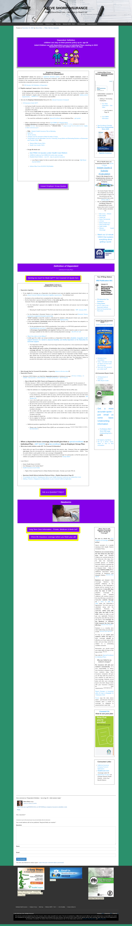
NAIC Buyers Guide (103, 380)
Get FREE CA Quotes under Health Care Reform (48, 153)
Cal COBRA (53, 122)
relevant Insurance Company (60, 100)
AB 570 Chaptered (64, 377)
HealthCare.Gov (103, 771)
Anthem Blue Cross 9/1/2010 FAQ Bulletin (41, 166)
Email (17, 852)
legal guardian (64, 319)
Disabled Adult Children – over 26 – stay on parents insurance (47, 157)
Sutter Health (103, 226)
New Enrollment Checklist (105, 125)
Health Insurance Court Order (31, 467)
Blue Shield (102, 215)
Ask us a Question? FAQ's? (53, 492)
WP (111, 913)
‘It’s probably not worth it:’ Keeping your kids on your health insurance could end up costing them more (52, 477)
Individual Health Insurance (36, 24)
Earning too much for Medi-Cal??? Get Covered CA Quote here (53, 278)
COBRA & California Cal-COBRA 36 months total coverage (46, 155)
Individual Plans (63, 122)
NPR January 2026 (81, 310)
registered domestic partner (51, 76)
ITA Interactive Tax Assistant (103, 300)
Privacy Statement (102, 918)
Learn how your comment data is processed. (51, 862)
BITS (103, 913)
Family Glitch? (66, 456)
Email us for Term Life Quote (104, 324)
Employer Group (49, 24)
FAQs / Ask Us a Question (51, 28)
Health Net (102, 217)
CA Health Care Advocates (52, 377)
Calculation (105, 174)
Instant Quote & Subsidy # (104, 170)
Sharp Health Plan (104, 224)
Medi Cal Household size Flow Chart (104, 310)
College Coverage (67, 125)
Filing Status (101, 303)
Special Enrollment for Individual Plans (104, 656)
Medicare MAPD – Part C (69, 24)
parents (66, 45)
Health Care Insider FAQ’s (37, 145)
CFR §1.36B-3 (105, 200)
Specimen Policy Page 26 (106, 624)
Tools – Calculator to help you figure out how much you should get (105, 363)
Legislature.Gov (34, 96)
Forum (97, 698)
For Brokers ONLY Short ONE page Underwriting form (105, 431)
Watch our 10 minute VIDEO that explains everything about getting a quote (105, 238)
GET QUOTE (40, 444)
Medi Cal (30, 133)
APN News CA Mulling (76, 375)
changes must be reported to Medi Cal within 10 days (42, 136)
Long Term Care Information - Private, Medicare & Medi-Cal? (53, 529)
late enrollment (54, 444)
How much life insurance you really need (105, 368)
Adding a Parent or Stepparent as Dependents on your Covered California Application (47, 479)
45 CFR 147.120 (76, 331)
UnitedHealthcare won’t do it (38, 328)
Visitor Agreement (91, 918)
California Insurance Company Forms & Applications (103, 766)
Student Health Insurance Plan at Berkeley (44, 131)
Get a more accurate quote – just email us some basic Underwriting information (106, 416)
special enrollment (76, 442)
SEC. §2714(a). (70, 124)
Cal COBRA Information (105, 117)
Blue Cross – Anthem (105, 213)
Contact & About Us (92, 24)
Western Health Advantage (106, 229)
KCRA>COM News (41, 377)
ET (118, 913)
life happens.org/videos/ (104, 440)
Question (19, 825)
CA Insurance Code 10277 (30, 103)
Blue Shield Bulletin (34, 428)
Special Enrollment (55, 118)
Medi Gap (58, 24)
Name (18, 846)
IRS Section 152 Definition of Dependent (35, 85)
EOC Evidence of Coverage (104, 539)
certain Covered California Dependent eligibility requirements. (44, 295)
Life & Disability (81, 24)
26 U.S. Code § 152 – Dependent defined (103, 306)
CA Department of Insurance (103, 377)
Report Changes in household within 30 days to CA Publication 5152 (104, 693)
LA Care (101, 221)
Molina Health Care (104, 222)
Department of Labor (103, 774)
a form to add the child (104, 602)
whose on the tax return (62, 371)
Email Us (52, 880)
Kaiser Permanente (105, 219)
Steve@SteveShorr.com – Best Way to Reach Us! (66, 12)
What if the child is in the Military (36, 336)
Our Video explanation (105, 104)
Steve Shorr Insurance (66, 8)
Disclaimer (85, 918)
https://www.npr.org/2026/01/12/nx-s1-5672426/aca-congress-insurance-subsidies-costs (42, 807)
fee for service (32, 135)
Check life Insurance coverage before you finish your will (53, 537)
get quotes (78, 118)
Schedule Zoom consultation (102, 359)
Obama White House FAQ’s (37, 143)
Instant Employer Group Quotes (53, 186)
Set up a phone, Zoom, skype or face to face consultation (106, 443)
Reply (18, 809)
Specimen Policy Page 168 (106, 631)
